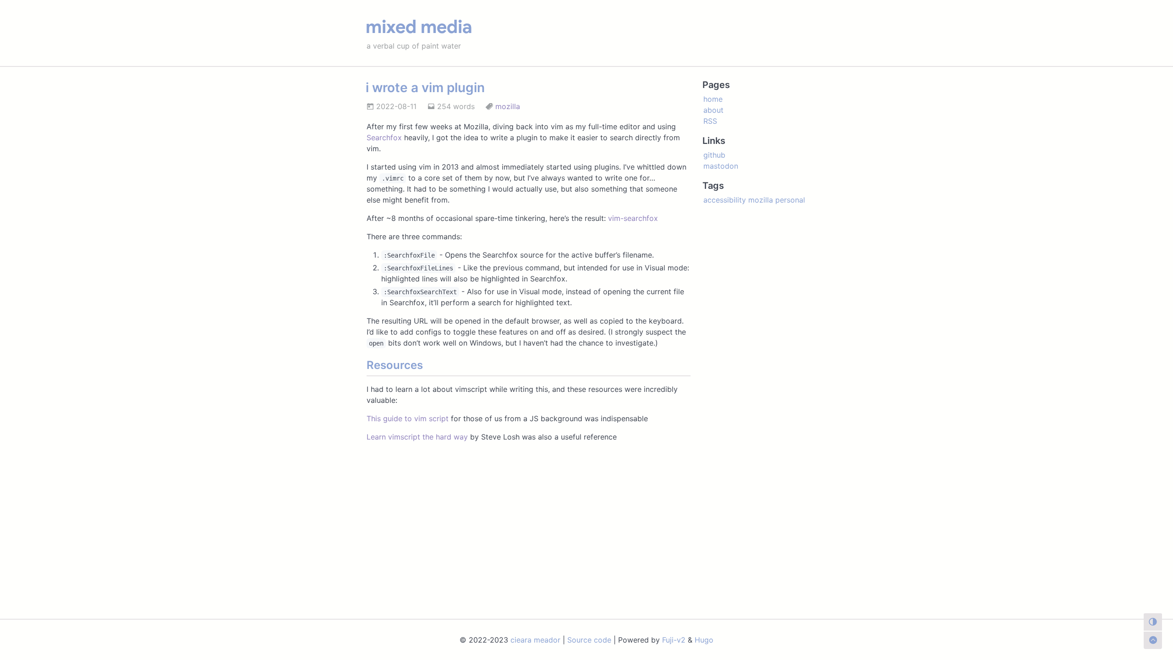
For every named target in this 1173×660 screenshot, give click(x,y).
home (713, 99)
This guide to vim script (408, 418)
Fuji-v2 (673, 639)
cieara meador (535, 639)
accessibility (724, 199)
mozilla (507, 106)
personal (790, 199)
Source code (589, 639)
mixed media (419, 27)
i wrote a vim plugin (425, 87)
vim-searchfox (633, 218)
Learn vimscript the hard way (417, 436)
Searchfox (384, 137)
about (713, 110)
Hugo (704, 639)
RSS (710, 121)
